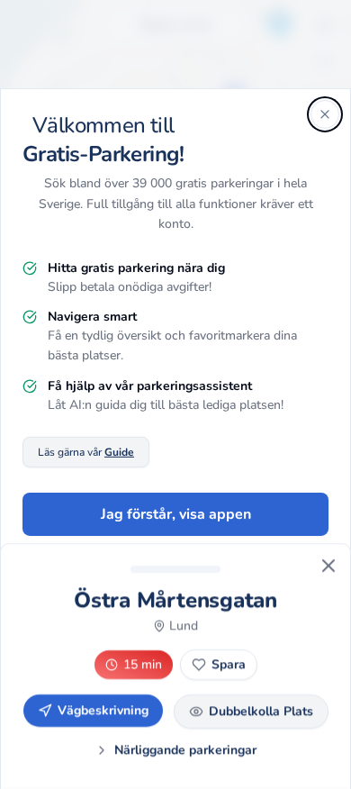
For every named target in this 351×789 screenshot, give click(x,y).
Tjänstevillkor (290, 661)
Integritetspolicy (195, 661)
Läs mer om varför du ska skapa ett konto (175, 580)
